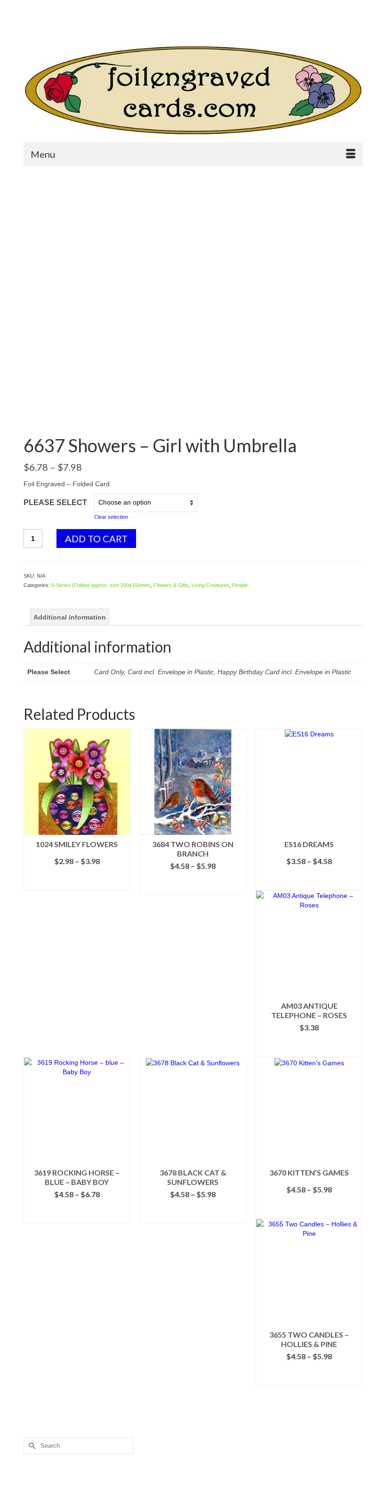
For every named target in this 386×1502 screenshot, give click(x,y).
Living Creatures (210, 585)
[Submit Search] (31, 8)
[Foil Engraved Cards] (193, 90)
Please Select (55, 502)
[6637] (193, 279)
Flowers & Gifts (171, 585)
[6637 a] (193, 412)
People (240, 585)
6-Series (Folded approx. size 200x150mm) (101, 585)
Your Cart (234, 23)
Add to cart (96, 538)
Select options (77, 883)
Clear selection (111, 517)
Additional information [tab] (69, 617)
